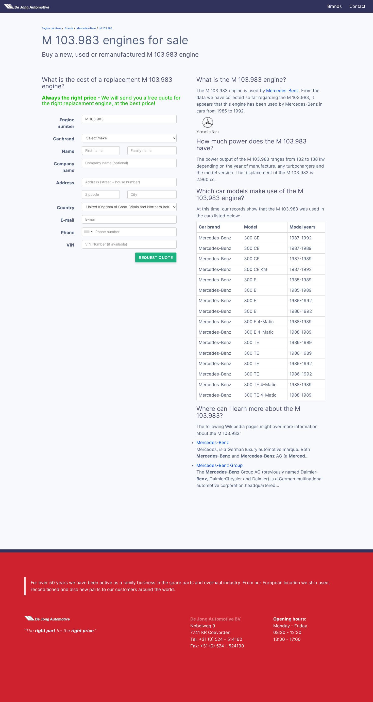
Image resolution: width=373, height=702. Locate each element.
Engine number (66, 123)
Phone (67, 232)
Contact (357, 6)
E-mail (67, 220)
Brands (334, 6)
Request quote (156, 257)
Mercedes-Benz (282, 90)
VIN (70, 245)
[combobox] (88, 232)
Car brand (63, 138)
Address (65, 182)
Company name (64, 167)
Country (65, 207)
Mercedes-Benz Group (219, 465)
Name (68, 151)
